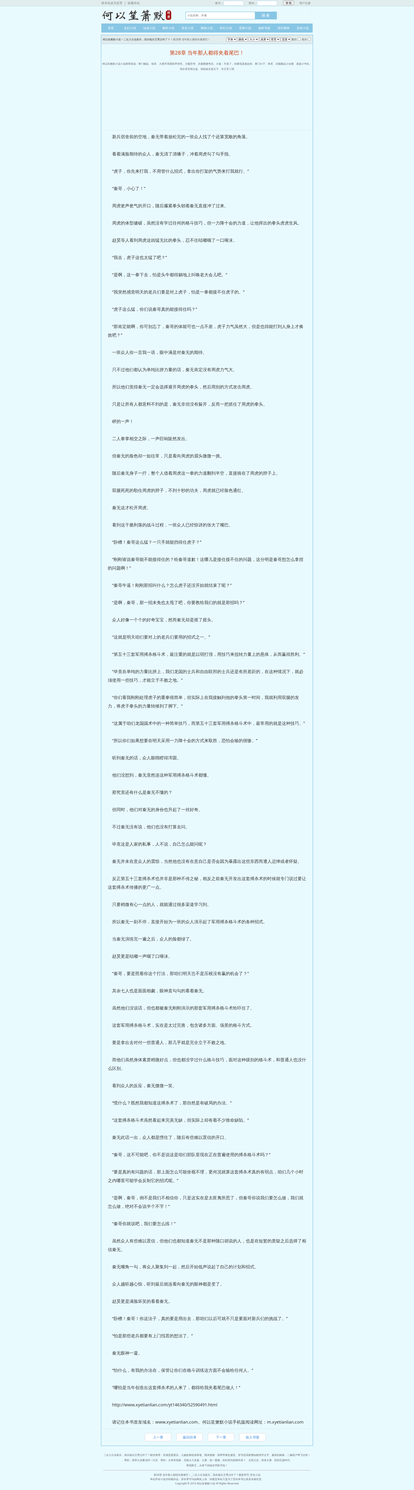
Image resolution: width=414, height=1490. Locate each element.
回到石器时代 (282, 1460)
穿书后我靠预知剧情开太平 (253, 1455)
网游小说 (207, 28)
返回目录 (189, 1437)
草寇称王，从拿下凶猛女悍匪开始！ (207, 1465)
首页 (111, 28)
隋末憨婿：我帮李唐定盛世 (219, 1455)
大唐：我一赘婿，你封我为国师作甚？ (224, 1460)
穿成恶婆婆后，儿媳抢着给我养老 (182, 1455)
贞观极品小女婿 (285, 64)
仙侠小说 (149, 28)
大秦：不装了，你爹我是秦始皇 (234, 64)
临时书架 (264, 28)
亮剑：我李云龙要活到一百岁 (141, 1460)
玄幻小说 (130, 28)
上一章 (158, 1437)
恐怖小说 (245, 28)
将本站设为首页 (111, 3)
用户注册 (304, 3)
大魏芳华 (190, 64)
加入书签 (252, 1437)
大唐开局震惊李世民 (170, 64)
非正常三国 (227, 69)
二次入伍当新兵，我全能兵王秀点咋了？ (147, 39)
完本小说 (303, 28)
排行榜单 (284, 28)
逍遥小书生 (302, 64)
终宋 (270, 64)
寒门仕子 (260, 64)
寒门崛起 (143, 64)
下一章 (221, 1437)
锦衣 (154, 64)
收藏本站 (134, 3)
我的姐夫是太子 (210, 69)
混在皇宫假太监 (189, 69)
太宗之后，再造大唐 (260, 1460)
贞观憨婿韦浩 (205, 64)
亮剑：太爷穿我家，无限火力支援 (179, 1460)
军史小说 (188, 28)
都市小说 (168, 28)
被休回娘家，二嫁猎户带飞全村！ (291, 1455)
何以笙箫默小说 (139, 14)
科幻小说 (226, 28)
